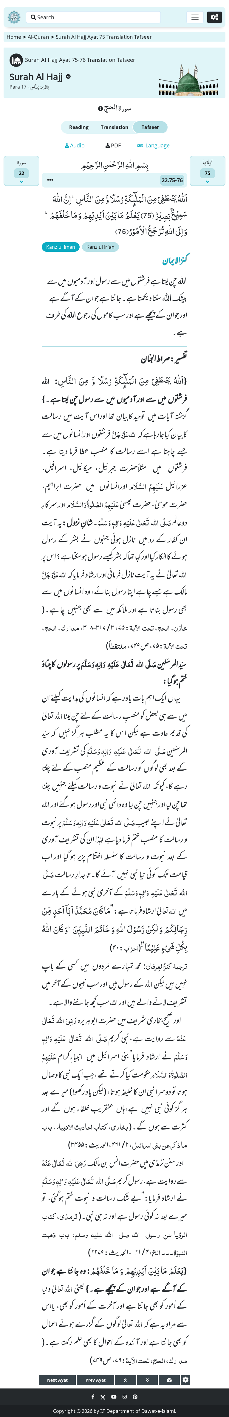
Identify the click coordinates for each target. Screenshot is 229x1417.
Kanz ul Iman (60, 247)
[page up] (125, 1380)
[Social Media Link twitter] (103, 1397)
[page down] (148, 1380)
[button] (50, 180)
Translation (115, 127)
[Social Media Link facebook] (94, 1397)
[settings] (185, 1380)
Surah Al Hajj (36, 76)
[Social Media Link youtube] (114, 1397)
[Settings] (214, 17)
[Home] (14, 17)
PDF (116, 145)
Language (157, 145)
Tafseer (150, 127)
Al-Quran (38, 36)
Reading (79, 127)
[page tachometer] (169, 1380)
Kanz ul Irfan (100, 247)
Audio (77, 145)
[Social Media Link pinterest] (135, 1397)
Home (14, 36)
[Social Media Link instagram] (125, 1397)
